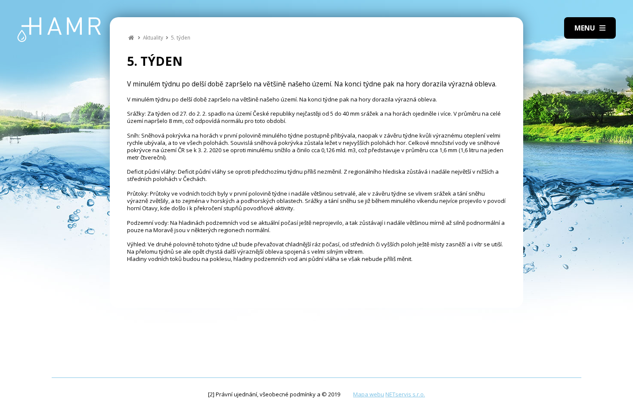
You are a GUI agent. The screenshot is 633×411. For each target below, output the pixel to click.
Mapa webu (368, 394)
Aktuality (153, 37)
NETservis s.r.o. (405, 394)
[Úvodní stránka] (59, 29)
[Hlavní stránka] (131, 37)
